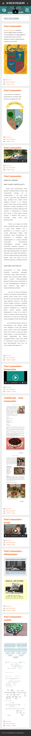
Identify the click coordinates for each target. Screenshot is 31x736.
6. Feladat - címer (9, 84)
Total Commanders (12, 26)
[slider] (14, 382)
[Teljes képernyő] (25, 161)
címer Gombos (9, 30)
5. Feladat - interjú (10, 544)
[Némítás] (23, 161)
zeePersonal (20, 733)
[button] (15, 156)
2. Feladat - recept (10, 513)
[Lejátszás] (6, 161)
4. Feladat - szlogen (10, 610)
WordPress (11, 733)
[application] (15, 155)
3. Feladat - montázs (10, 391)
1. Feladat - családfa (10, 725)
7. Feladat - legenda (10, 359)
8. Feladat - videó (9, 169)
